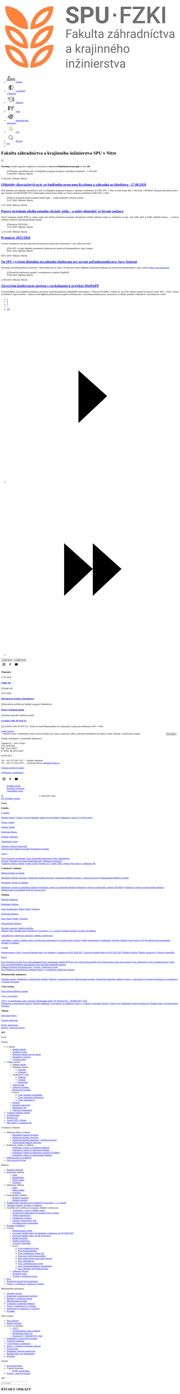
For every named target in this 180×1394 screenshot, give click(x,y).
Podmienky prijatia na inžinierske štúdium (57, 887)
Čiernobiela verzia (15, 791)
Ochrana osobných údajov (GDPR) (21, 796)
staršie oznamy (7, 731)
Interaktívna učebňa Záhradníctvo (17, 698)
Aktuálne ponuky (9, 979)
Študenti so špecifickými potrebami (21, 969)
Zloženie (5, 837)
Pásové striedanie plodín (12, 710)
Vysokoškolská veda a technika (22, 1001)
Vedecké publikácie (41, 1003)
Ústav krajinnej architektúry (13, 858)
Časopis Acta (115, 1003)
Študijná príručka (25, 928)
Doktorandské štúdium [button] (11, 923)
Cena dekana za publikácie (62, 1003)
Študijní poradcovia (147, 952)
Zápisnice (13, 837)
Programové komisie (40, 849)
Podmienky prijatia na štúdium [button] (14, 882)
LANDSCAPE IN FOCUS (14, 721)
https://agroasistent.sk (159, 267)
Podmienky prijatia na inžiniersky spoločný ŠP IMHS (100, 887)
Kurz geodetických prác (11, 962)
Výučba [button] (4, 948)
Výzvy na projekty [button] (9, 996)
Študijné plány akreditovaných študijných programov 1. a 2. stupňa (30, 931)
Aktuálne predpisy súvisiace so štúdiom (78, 931)
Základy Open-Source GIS (132, 940)
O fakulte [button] (5, 813)
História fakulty (8, 817)
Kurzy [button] (4, 957)
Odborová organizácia (52, 861)
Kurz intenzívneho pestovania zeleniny (114, 962)
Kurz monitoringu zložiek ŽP (55, 962)
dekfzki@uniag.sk (51, 763)
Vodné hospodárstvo (91, 940)
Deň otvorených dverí (36, 890)
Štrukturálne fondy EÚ (46, 1001)
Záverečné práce (25, 967)
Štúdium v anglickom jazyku (61, 979)
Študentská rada (35, 861)
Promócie (36, 909)
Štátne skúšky (25, 909)
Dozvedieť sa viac (149, 734)
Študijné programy (9, 928)
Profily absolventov (9, 1025)
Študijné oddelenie (9, 899)
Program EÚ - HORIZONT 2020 (72, 1001)
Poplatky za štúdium (10, 943)
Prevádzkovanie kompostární (157, 940)
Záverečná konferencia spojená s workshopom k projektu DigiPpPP (50, 286)
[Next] (93, 482)
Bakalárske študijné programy (14, 878)
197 (8, 309)
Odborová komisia (22, 849)
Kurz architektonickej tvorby (162, 962)
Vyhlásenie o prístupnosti (12, 772)
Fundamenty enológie (110, 940)
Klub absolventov (9, 1015)
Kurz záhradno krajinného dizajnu (51, 964)
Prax (3, 969)
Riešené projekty (20, 991)
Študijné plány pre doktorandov (164, 1003)
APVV (4, 1001)
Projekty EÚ (44, 863)
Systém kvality (31, 863)
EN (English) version (10, 798)
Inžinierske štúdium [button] (9, 914)
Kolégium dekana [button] (9, 832)
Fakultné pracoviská (18, 861)
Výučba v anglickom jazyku (45, 967)
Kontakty (15, 982)
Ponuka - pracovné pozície (13, 1027)
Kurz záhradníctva (140, 962)
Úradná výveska (22, 817)
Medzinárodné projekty (85, 979)
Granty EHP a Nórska (60, 863)
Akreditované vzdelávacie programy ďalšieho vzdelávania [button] (27, 935)
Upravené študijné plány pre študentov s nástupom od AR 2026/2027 (52, 952)
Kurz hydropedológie (32, 962)
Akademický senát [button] (9, 841)
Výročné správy (86, 817)
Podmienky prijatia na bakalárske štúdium (19, 887)
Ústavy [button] (4, 853)
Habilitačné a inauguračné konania (16, 1003)
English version (14, 786)
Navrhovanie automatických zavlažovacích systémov (57, 940)
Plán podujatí (7, 991)
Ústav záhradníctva (61, 858)
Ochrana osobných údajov (12, 768)
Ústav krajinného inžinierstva (39, 858)
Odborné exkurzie (9, 967)
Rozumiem (171, 734)
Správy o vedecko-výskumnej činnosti (91, 1003)
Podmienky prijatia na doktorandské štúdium (144, 887)
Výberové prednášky (165, 952)
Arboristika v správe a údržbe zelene (17, 940)
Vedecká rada (7, 849)
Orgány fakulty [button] (8, 822)
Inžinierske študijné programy (41, 878)
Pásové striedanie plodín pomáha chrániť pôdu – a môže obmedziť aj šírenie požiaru (62, 211)
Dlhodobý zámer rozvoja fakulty (45, 817)
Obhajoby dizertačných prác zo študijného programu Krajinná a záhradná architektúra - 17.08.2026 (73, 184)
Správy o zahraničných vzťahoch (139, 979)
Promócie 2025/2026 (15, 237)
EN (8, 143)
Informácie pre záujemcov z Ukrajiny (23, 1308)
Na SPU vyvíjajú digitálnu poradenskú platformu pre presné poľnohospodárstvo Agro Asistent (69, 262)
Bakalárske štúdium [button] (10, 904)
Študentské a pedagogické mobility (32, 979)
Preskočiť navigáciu (15, 788)
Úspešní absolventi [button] (9, 1020)
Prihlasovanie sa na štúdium (13, 890)
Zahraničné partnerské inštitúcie (110, 979)
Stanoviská (22, 846)
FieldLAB (6, 683)
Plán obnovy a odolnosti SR (82, 863)
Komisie (5, 861)
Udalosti (13, 846)
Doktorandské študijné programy (114, 878)
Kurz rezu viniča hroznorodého (83, 962)
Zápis (3, 909)
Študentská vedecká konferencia (135, 1003)
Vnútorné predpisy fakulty (12, 863)
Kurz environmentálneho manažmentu (18, 964)
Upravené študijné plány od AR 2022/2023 (103, 952)
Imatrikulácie (12, 909)
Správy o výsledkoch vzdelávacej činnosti (56, 969)
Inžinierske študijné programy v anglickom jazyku (77, 878)
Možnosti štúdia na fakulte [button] (12, 873)
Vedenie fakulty (8, 827)
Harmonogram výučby (11, 952)
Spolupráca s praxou (69, 817)
